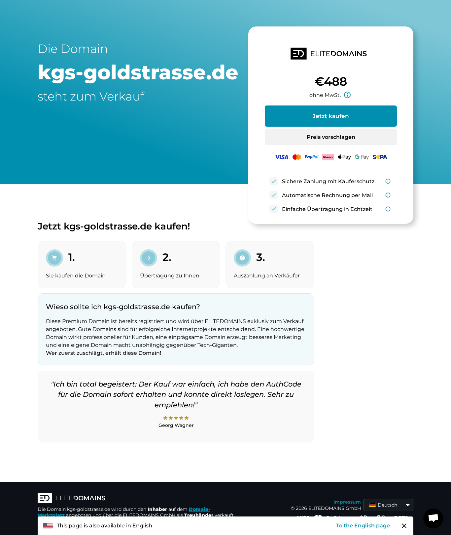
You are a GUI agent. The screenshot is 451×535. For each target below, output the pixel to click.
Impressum (347, 502)
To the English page (363, 525)
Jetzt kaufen (331, 116)
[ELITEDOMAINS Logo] (137, 499)
